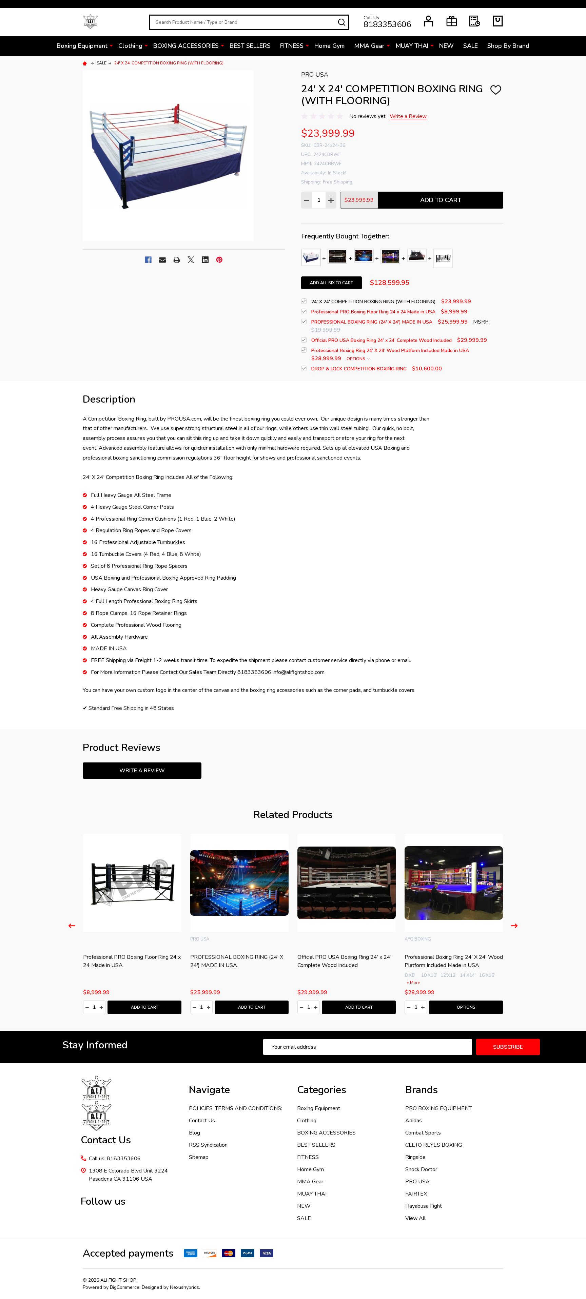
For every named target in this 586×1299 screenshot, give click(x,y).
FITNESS (292, 46)
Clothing (130, 46)
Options (356, 359)
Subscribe (508, 1047)
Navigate (209, 1090)
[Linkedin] (205, 260)
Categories (321, 1090)
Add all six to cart (331, 283)
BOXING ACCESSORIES (186, 46)
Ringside (415, 1157)
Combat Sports (423, 1133)
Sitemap (199, 1157)
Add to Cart (440, 200)
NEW (446, 46)
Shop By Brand (508, 46)
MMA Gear (369, 46)
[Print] (177, 260)
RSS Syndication (208, 1145)
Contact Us (202, 1120)
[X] (191, 260)
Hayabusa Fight (423, 1206)
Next (514, 925)
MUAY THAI (411, 46)
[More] (111, 45)
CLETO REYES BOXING (433, 1145)
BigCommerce (124, 1287)
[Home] (86, 63)
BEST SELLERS (250, 46)
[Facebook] (148, 260)
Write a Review (408, 116)
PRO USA (417, 1181)
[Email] (162, 260)
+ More (381, 982)
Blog (194, 1133)
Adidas (413, 1120)
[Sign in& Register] (428, 21)
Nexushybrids (184, 1287)
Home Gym (329, 46)
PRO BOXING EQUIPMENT (438, 1108)
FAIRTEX (416, 1194)
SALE (470, 46)
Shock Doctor (421, 1169)
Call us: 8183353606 (115, 1158)
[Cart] (497, 21)
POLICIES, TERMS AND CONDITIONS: (235, 1108)
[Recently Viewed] (474, 21)
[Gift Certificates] (451, 21)
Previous (72, 925)
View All (415, 1218)
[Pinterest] (219, 260)
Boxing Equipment (82, 46)
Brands (421, 1090)
